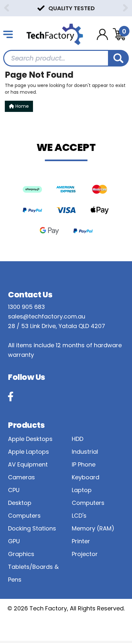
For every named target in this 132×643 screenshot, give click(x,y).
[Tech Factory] (55, 34)
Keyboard (85, 477)
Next (125, 8)
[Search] (118, 58)
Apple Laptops (28, 452)
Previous (6, 8)
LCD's (79, 516)
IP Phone (83, 464)
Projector (85, 554)
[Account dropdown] (102, 34)
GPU (14, 541)
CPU (14, 490)
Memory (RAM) (93, 528)
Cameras (21, 477)
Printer (81, 541)
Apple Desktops (30, 439)
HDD (77, 439)
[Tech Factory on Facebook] (10, 396)
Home (21, 106)
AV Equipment (28, 464)
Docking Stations (32, 528)
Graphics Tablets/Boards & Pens (33, 567)
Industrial (85, 452)
